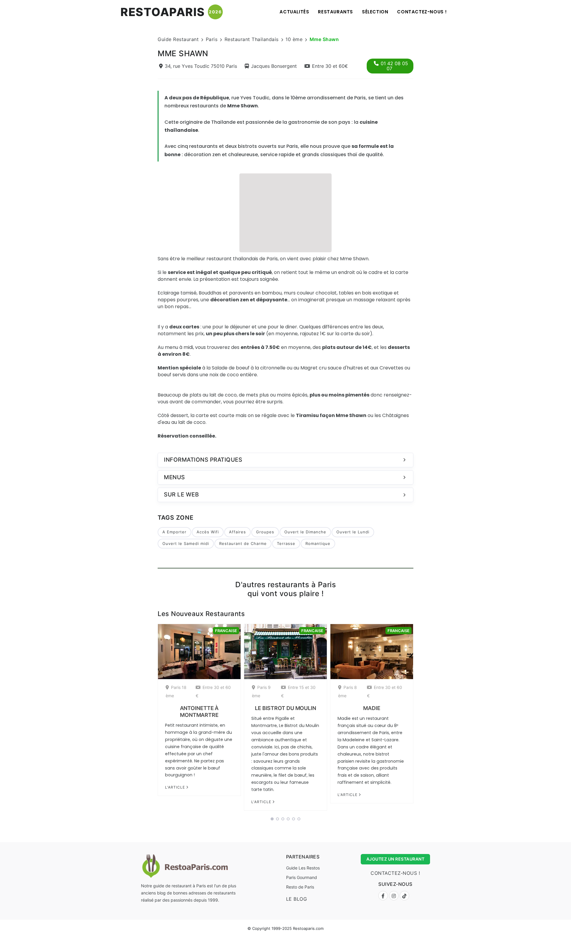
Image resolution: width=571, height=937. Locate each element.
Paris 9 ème (261, 691)
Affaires (237, 531)
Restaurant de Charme (243, 543)
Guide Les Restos (303, 867)
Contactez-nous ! (422, 12)
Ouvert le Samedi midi (185, 543)
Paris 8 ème (347, 691)
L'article (175, 787)
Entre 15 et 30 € (298, 691)
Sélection (375, 12)
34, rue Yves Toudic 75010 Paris (201, 66)
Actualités (294, 12)
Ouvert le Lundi (352, 531)
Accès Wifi (208, 531)
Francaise (226, 630)
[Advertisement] (285, 212)
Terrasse (286, 543)
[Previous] (150, 719)
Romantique (317, 543)
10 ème (294, 39)
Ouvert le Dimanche (305, 531)
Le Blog (296, 899)
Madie (371, 708)
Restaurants (335, 12)
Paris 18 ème (176, 691)
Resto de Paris (300, 886)
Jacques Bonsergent (274, 66)
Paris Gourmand (301, 877)
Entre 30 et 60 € (213, 691)
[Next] (421, 719)
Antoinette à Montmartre (199, 711)
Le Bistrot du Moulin (285, 708)
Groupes (265, 531)
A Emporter (174, 531)
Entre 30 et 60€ (330, 66)
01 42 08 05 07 (394, 65)
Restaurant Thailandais (252, 39)
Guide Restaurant (178, 39)
